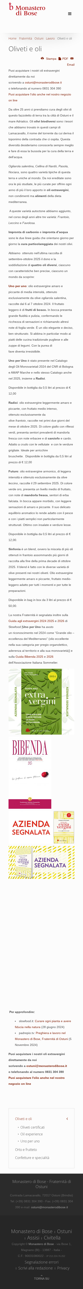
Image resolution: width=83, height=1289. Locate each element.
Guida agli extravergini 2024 (27, 621)
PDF (65, 58)
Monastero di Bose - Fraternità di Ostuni (41, 1184)
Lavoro (50, 38)
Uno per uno (30, 1141)
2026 (60, 621)
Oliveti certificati (32, 1127)
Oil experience (31, 1134)
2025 (50, 621)
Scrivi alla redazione (35, 1268)
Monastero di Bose (32, 1231)
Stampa (51, 58)
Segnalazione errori (42, 1262)
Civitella (52, 1238)
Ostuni (38, 38)
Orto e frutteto (26, 1149)
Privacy (63, 1268)
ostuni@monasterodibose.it (43, 82)
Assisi (33, 1238)
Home (13, 38)
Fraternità (25, 38)
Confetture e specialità (32, 1157)
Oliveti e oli (23, 1118)
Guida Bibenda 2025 (29, 656)
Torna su (41, 1278)
